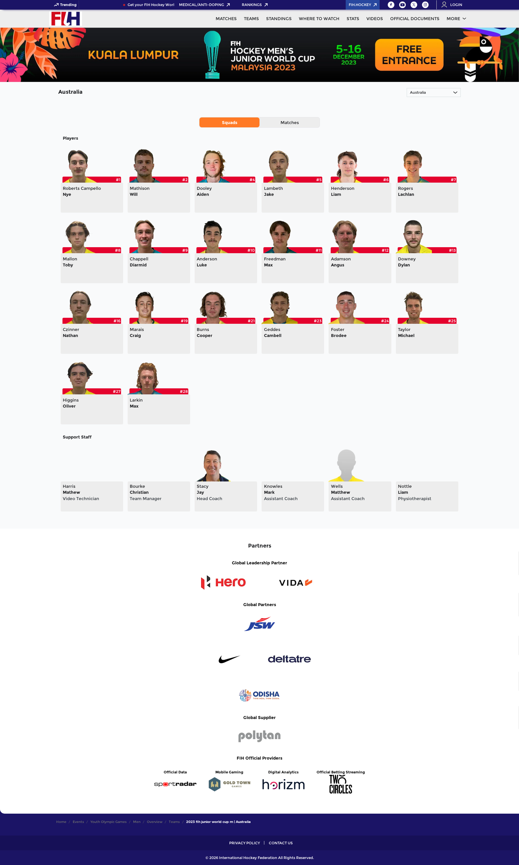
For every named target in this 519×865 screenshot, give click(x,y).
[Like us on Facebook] (391, 5)
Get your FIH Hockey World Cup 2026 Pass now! (165, 5)
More (453, 18)
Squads (229, 122)
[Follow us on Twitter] (414, 5)
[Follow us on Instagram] (425, 5)
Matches (290, 122)
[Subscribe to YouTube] (402, 5)
